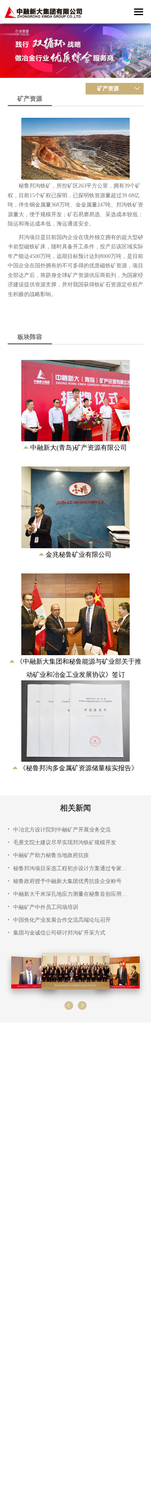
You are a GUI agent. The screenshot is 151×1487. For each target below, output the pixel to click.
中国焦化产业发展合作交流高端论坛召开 (62, 920)
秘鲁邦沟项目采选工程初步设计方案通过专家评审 (71, 868)
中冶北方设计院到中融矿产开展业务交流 (62, 830)
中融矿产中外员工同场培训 (45, 907)
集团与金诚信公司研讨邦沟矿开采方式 (59, 933)
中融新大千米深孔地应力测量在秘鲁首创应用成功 (71, 894)
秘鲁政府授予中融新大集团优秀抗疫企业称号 (67, 881)
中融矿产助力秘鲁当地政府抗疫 (51, 855)
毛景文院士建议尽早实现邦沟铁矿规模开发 (64, 842)
